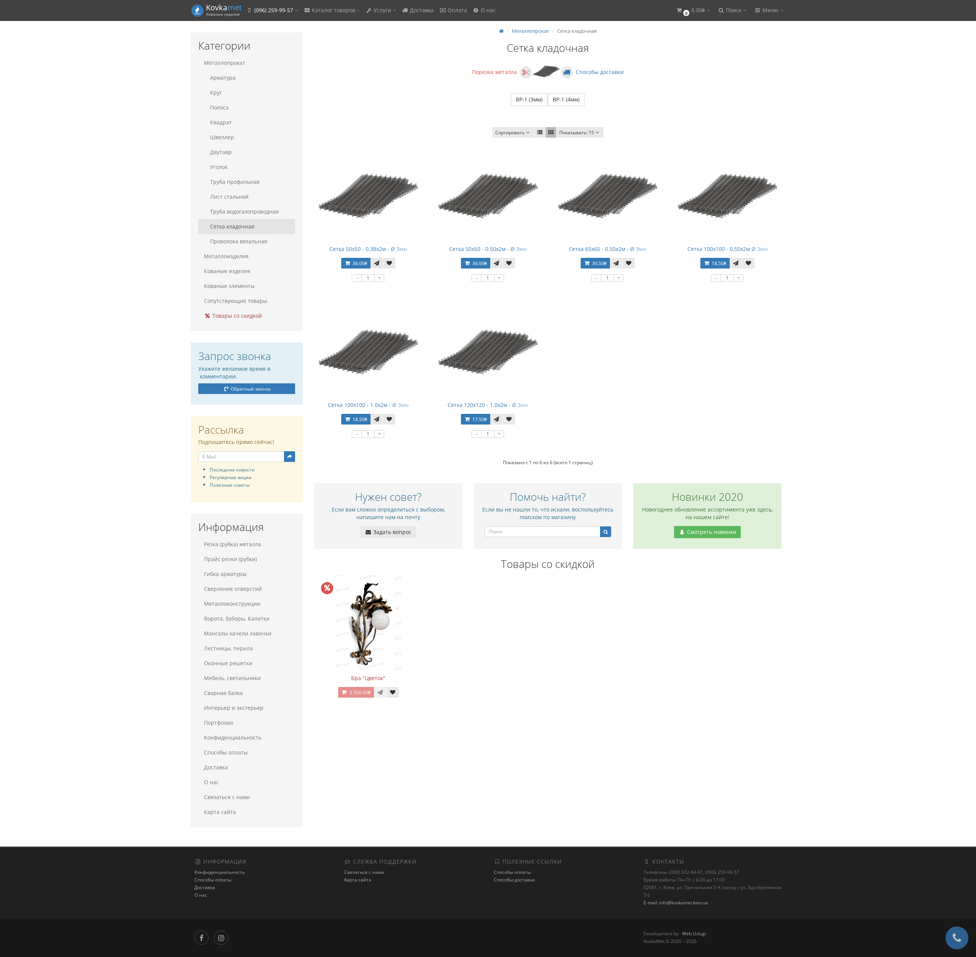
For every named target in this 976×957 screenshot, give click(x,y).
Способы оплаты (226, 752)
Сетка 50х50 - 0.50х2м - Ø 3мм (488, 249)
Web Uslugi (694, 933)
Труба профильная (235, 181)
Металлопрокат (224, 62)
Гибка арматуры (225, 573)
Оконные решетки (228, 663)
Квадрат (221, 122)
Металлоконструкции (232, 603)
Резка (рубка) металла (232, 544)
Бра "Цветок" (368, 678)
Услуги (382, 10)
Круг (216, 92)
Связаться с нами (227, 797)
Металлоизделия (226, 256)
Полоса (219, 107)
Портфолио (218, 722)
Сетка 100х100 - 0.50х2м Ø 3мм (727, 249)
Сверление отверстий (233, 588)
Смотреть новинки (710, 532)
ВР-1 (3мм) (529, 99)
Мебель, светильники (232, 678)
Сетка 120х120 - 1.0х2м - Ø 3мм (488, 405)
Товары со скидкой (236, 315)
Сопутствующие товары (235, 300)
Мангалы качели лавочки (237, 633)
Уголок (219, 166)
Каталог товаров (333, 10)
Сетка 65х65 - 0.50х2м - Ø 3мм (608, 249)
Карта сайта (220, 811)
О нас (487, 10)
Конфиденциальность (233, 737)
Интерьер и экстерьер (233, 707)
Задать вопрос (391, 532)
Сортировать (510, 132)
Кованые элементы (229, 286)
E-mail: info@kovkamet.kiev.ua (676, 902)
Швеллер (222, 137)
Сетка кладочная (232, 226)
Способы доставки (514, 880)
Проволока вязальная (238, 241)
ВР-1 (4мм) (566, 99)
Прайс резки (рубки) (230, 559)
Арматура (223, 77)
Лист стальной (229, 196)
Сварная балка (223, 692)
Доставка (421, 10)
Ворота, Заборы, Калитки (237, 618)
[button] (693, 10)
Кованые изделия (227, 271)
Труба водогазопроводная (244, 211)
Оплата (456, 10)
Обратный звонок (250, 389)
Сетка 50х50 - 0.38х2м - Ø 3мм (368, 249)
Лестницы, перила (228, 648)
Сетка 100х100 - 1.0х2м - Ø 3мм (368, 405)
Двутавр (221, 152)
